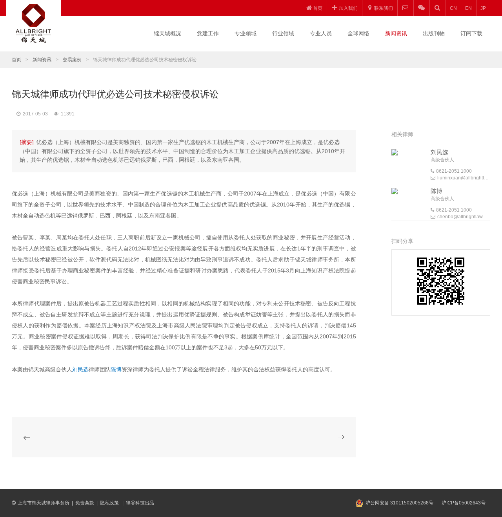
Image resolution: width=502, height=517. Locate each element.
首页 (16, 59)
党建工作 (208, 33)
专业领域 (245, 33)
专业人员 (321, 33)
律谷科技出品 (140, 503)
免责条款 (84, 503)
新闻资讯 (396, 33)
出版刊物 (434, 33)
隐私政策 (110, 503)
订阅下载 (471, 33)
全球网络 (358, 33)
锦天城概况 (167, 33)
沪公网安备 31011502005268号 (399, 503)
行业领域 (283, 33)
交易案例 (72, 59)
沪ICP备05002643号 (464, 503)
